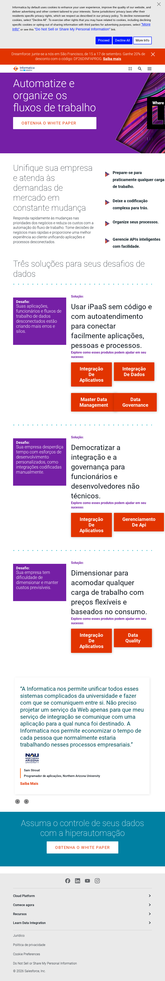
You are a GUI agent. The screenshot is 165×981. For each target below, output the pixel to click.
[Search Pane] (139, 68)
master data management (93, 402)
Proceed (103, 40)
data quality (132, 638)
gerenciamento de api (139, 522)
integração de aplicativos (91, 374)
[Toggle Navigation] (149, 68)
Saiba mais (112, 59)
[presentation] (17, 801)
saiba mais (29, 783)
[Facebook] (67, 880)
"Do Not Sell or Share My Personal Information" (72, 29)
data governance (135, 402)
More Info (142, 40)
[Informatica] (24, 69)
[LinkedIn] (77, 880)
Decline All (122, 40)
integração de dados (134, 371)
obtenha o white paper (49, 123)
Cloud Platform (24, 896)
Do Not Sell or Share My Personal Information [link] (45, 963)
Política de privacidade (29, 945)
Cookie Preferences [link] (26, 954)
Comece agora (23, 905)
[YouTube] (87, 880)
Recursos (20, 914)
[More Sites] (130, 68)
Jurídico (19, 935)
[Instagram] (97, 880)
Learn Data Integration (29, 923)
